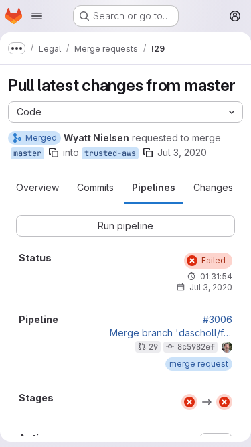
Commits (95, 187)
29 (153, 347)
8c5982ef (196, 347)
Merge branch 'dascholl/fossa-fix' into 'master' (171, 333)
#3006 (217, 319)
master (27, 153)
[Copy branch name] (54, 153)
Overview (37, 187)
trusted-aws (110, 153)
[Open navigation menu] (37, 16)
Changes (213, 187)
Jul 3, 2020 (182, 152)
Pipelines (153, 187)
